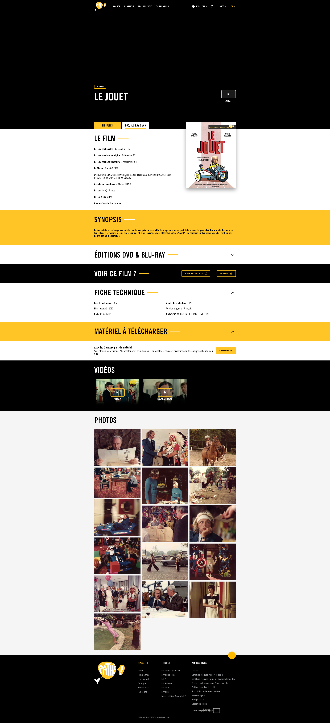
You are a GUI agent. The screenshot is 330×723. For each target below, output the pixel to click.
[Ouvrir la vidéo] (117, 392)
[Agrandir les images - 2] (165, 447)
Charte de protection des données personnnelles (210, 683)
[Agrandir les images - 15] (212, 600)
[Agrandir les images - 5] (165, 486)
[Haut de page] (232, 655)
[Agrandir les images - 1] (117, 447)
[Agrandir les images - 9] (212, 523)
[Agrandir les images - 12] (212, 562)
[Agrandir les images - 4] (117, 483)
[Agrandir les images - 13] (117, 593)
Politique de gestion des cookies (204, 687)
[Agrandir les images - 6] (212, 485)
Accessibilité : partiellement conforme (206, 691)
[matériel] (165, 332)
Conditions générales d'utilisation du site (207, 675)
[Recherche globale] (212, 6)
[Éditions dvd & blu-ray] (165, 255)
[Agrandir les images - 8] (165, 524)
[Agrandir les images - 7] (117, 517)
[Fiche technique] (165, 293)
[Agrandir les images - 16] (117, 631)
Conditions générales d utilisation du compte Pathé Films (213, 679)
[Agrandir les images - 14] (165, 599)
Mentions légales (198, 695)
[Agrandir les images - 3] (212, 447)
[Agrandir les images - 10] (117, 555)
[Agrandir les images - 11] (165, 561)
